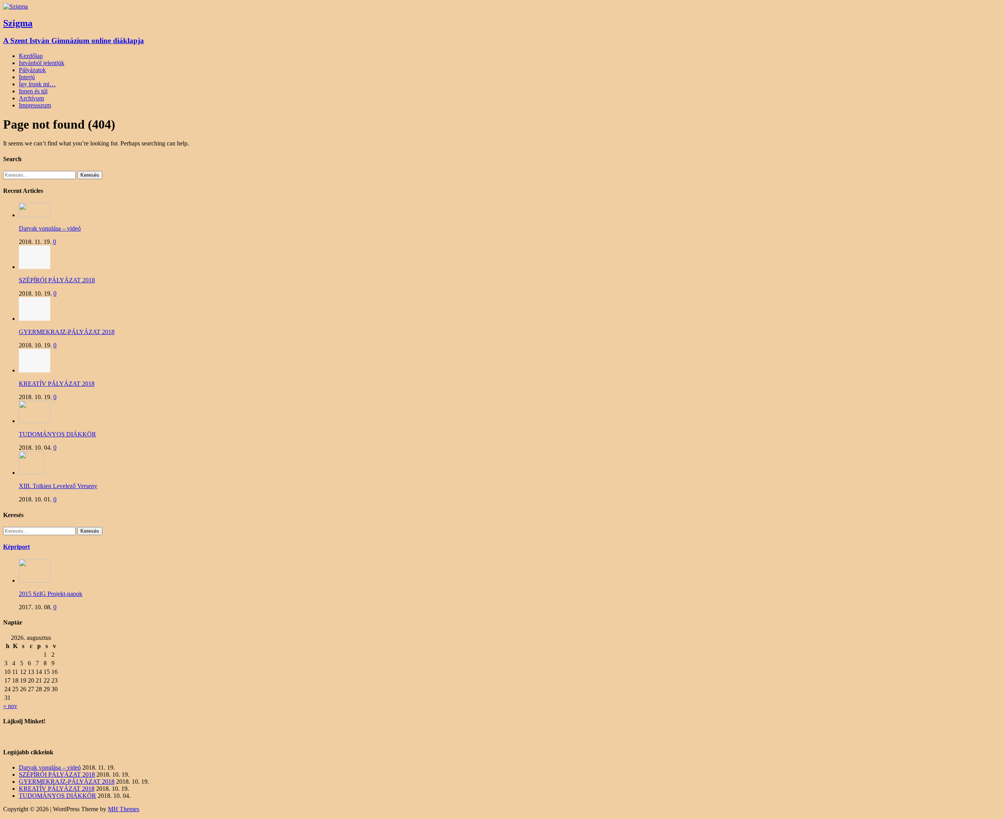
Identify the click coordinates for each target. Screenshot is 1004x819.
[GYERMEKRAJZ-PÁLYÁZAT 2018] (34, 318)
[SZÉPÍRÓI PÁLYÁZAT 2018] (34, 266)
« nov (10, 706)
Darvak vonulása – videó (50, 228)
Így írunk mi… (37, 84)
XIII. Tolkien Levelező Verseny (58, 486)
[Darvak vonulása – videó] (34, 215)
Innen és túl (33, 91)
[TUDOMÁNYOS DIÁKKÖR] (34, 421)
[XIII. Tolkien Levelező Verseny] (31, 472)
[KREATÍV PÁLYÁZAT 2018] (34, 370)
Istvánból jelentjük (41, 63)
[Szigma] (15, 6)
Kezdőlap (31, 56)
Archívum (31, 98)
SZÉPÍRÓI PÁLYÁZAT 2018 (57, 280)
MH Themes (123, 809)
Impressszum (35, 105)
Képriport (16, 546)
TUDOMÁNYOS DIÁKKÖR (57, 434)
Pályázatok (32, 70)
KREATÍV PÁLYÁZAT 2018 (57, 383)
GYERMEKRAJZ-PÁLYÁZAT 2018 (67, 332)
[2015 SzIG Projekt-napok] (34, 580)
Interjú (27, 77)
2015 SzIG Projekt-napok (50, 593)
